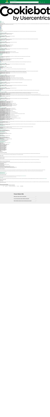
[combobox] (23, 2)
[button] (25, 50)
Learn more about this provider (3, 35)
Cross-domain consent (2, 139)
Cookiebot (9, 142)
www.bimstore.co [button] (1, 57)
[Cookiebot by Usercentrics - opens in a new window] (25, 13)
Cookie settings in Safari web (2, 173)
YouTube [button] (1, 106)
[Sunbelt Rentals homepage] (7, 1)
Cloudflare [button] (1, 32)
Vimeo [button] (0, 86)
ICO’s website (45, 178)
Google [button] (0, 37)
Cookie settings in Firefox (2, 172)
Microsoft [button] (1, 81)
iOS (6, 173)
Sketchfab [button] (1, 47)
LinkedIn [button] (1, 43)
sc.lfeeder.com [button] (1, 120)
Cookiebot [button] (1, 34)
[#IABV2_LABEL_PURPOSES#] (3, 145)
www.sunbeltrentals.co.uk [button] (2, 136)
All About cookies (1, 177)
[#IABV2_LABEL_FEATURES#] (3, 147)
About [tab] (0, 22)
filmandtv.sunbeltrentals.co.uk (3, 141)
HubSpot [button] (1, 40)
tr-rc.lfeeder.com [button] (1, 123)
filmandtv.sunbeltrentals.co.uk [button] (3, 129)
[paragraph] (25, 167)
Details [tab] (0, 21)
